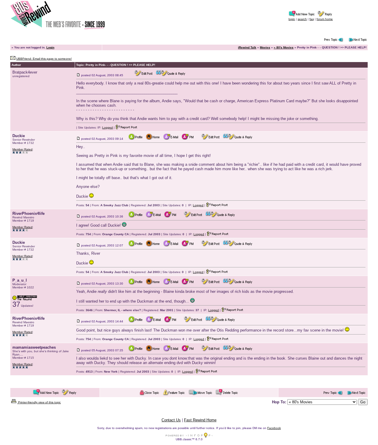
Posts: (82, 205)
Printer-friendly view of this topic (39, 402)
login (292, 19)
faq (311, 19)
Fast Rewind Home (200, 420)
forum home (325, 19)
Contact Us (171, 420)
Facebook (274, 428)
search (302, 19)
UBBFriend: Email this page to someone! (44, 58)
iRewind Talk (247, 47)
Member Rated (22, 149)
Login (50, 47)
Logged (107, 127)
